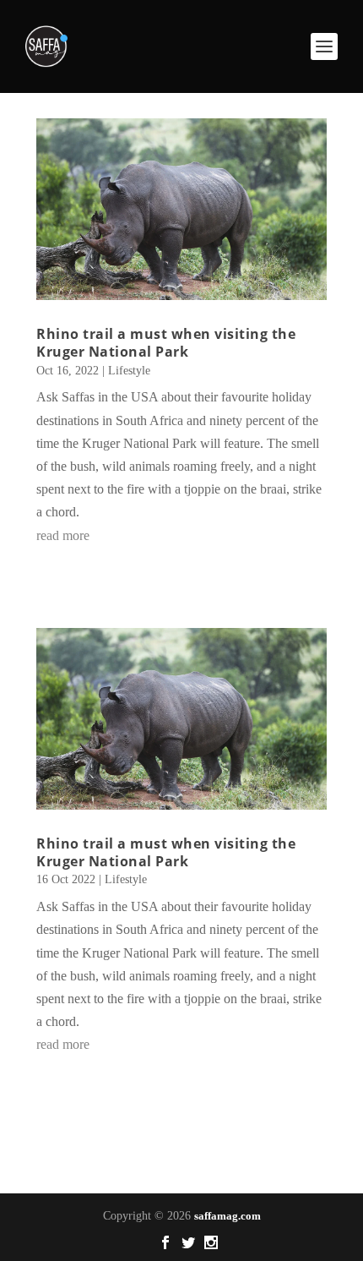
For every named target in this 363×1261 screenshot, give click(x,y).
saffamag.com (227, 1215)
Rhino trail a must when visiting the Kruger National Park (165, 343)
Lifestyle (129, 370)
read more (62, 535)
